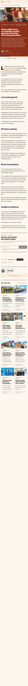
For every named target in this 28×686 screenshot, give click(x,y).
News (4, 58)
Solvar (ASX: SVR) (9, 68)
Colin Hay (7, 51)
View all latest (22, 283)
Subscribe (23, 247)
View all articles (13, 275)
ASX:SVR (21, 259)
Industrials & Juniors (11, 259)
